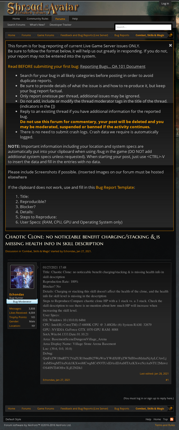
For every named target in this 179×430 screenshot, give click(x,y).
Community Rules (37, 18)
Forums (60, 19)
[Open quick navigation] (170, 35)
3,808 (32, 308)
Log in (165, 3)
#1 (167, 380)
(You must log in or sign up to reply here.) (149, 398)
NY (33, 325)
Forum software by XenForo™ (37, 425)
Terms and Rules (165, 425)
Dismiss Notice (170, 45)
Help (75, 18)
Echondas (69, 251)
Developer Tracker (60, 24)
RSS (171, 419)
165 (33, 317)
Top (165, 419)
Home (16, 18)
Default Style (13, 419)
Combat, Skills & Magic (36, 251)
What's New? (37, 24)
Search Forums (16, 24)
